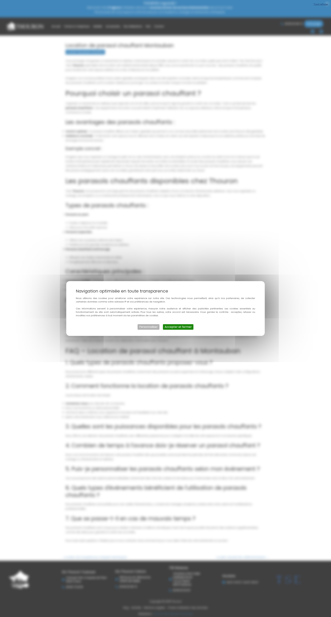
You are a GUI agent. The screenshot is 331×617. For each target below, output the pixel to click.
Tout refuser (321, 4)
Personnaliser (148, 327)
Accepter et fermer (178, 327)
